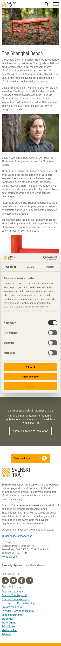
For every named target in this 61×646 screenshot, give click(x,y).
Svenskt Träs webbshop (15, 599)
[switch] (52, 332)
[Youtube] (13, 580)
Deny (31, 386)
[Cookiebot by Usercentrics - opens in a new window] (43, 258)
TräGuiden (8, 618)
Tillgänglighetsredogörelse (17, 535)
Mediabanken (9, 630)
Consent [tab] (11, 266)
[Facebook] (21, 581)
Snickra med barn (12, 607)
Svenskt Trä (10, 4)
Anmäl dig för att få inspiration (30, 431)
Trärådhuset (8, 626)
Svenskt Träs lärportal (14, 595)
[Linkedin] (5, 581)
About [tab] (50, 266)
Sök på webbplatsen (48, 4)
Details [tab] (30, 266)
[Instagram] (29, 581)
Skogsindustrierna (12, 614)
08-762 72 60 (19, 553)
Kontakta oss (9, 556)
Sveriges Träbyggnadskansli (18, 610)
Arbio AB (7, 634)
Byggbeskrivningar (12, 591)
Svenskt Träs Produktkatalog (18, 603)
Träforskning (9, 622)
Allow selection (30, 376)
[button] (56, 4)
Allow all (30, 367)
